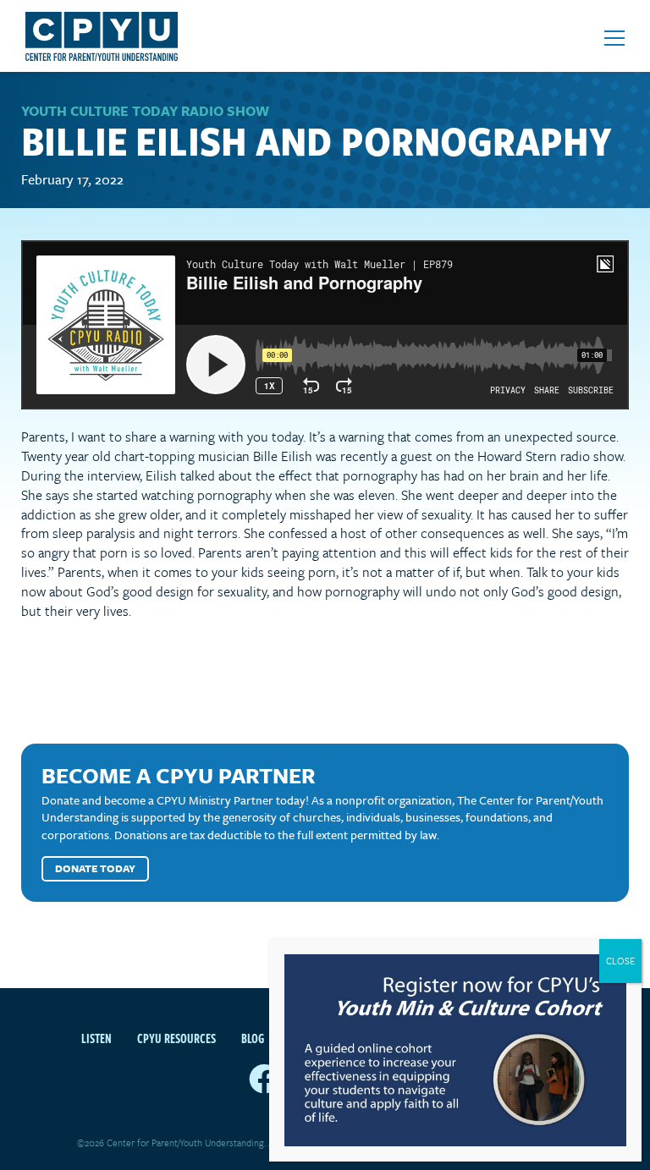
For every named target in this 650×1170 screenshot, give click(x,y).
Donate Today (95, 868)
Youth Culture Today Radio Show (145, 111)
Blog (252, 1038)
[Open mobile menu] (614, 38)
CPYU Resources (176, 1038)
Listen (96, 1038)
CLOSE (620, 960)
